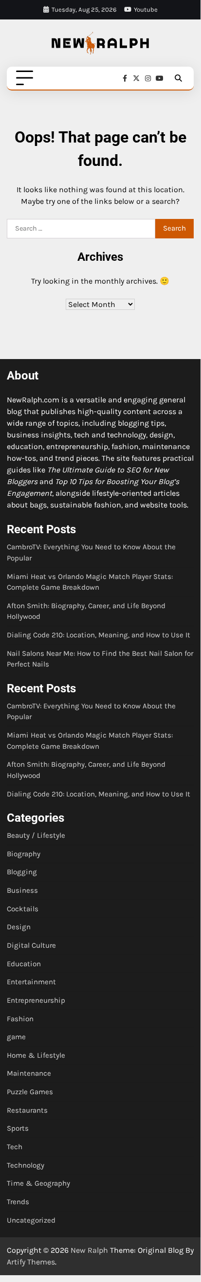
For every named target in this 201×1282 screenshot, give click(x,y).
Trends (18, 1201)
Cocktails (22, 908)
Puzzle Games (30, 1091)
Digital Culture (31, 945)
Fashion (20, 1018)
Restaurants (27, 1110)
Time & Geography (38, 1183)
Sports (18, 1128)
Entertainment (31, 981)
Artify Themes (31, 1261)
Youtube (146, 9)
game (16, 1036)
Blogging (22, 871)
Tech (14, 1146)
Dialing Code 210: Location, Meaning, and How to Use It (98, 635)
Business (22, 890)
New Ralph (89, 1250)
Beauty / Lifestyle (36, 835)
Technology (25, 1165)
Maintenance (29, 1073)
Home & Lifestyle (36, 1055)
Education (24, 963)
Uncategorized (31, 1220)
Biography (23, 853)
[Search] (178, 78)
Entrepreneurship (36, 1000)
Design (19, 926)
